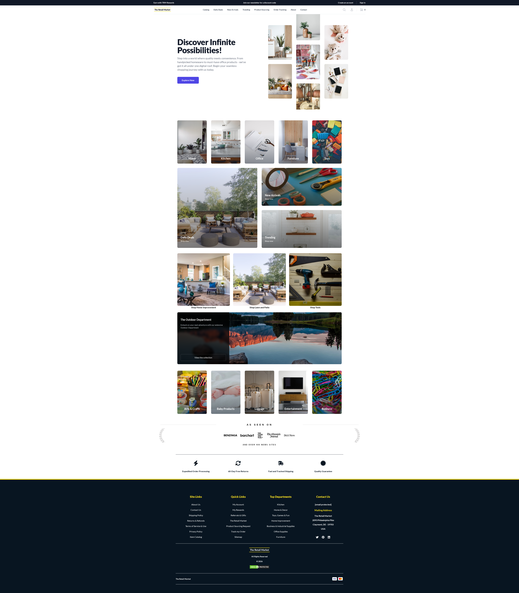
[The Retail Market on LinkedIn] (329, 537)
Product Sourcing (261, 10)
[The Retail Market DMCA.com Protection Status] (259, 567)
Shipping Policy (196, 515)
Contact (303, 10)
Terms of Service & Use (195, 526)
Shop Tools (315, 307)
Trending (246, 10)
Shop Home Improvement (203, 307)
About (293, 10)
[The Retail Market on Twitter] (317, 537)
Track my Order (238, 531)
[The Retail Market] (259, 550)
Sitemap (238, 537)
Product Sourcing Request (238, 526)
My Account (238, 504)
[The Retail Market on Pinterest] (323, 537)
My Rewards (238, 510)
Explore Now (188, 80)
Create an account (345, 2)
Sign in (362, 2)
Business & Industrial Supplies (281, 526)
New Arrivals (232, 10)
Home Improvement (280, 520)
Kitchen (280, 504)
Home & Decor (281, 510)
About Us (195, 504)
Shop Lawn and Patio (259, 307)
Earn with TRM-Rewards (164, 2)
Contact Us (196, 510)
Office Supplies (281, 531)
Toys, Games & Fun (281, 515)
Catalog (206, 10)
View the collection (203, 357)
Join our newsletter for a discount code (259, 2)
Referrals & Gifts (238, 515)
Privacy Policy (195, 531)
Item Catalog (196, 537)
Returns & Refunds (196, 520)
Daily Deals (218, 10)
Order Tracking (280, 10)
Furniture (280, 537)
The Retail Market (238, 520)
